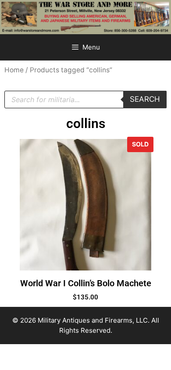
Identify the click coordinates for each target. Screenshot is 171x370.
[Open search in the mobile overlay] (85, 99)
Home (14, 70)
